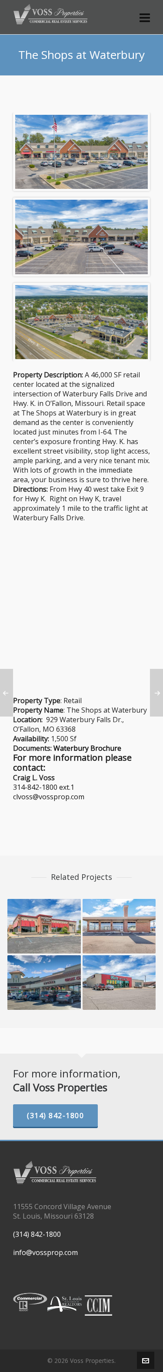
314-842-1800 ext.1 (43, 787)
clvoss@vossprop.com (48, 796)
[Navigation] (145, 17)
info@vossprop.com (45, 1252)
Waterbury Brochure (87, 748)
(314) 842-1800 (55, 1115)
